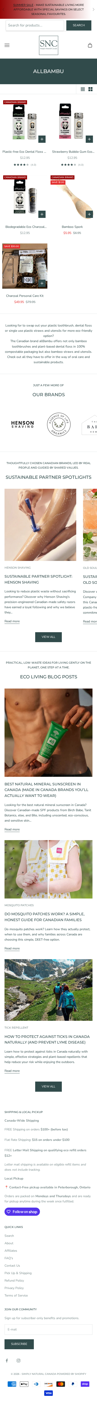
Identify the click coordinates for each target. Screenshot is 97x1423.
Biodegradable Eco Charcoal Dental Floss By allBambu (24, 227)
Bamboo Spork (72, 227)
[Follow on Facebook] (7, 1360)
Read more (12, 621)
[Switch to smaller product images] (90, 89)
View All (48, 1087)
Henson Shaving (18, 567)
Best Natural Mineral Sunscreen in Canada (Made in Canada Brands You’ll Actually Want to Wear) (46, 790)
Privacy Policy (14, 1288)
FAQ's (9, 1258)
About (9, 1243)
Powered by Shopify (71, 1373)
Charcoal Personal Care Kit (25, 296)
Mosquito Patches (19, 905)
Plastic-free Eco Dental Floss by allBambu (24, 152)
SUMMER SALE (23, 5)
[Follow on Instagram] (18, 1360)
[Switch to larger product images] (83, 89)
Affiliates (11, 1251)
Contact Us (12, 1265)
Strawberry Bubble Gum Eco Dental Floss (72, 152)
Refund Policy (14, 1280)
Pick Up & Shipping (18, 1273)
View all (48, 637)
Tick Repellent (16, 1027)
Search (79, 25)
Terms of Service (16, 1295)
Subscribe (19, 1344)
